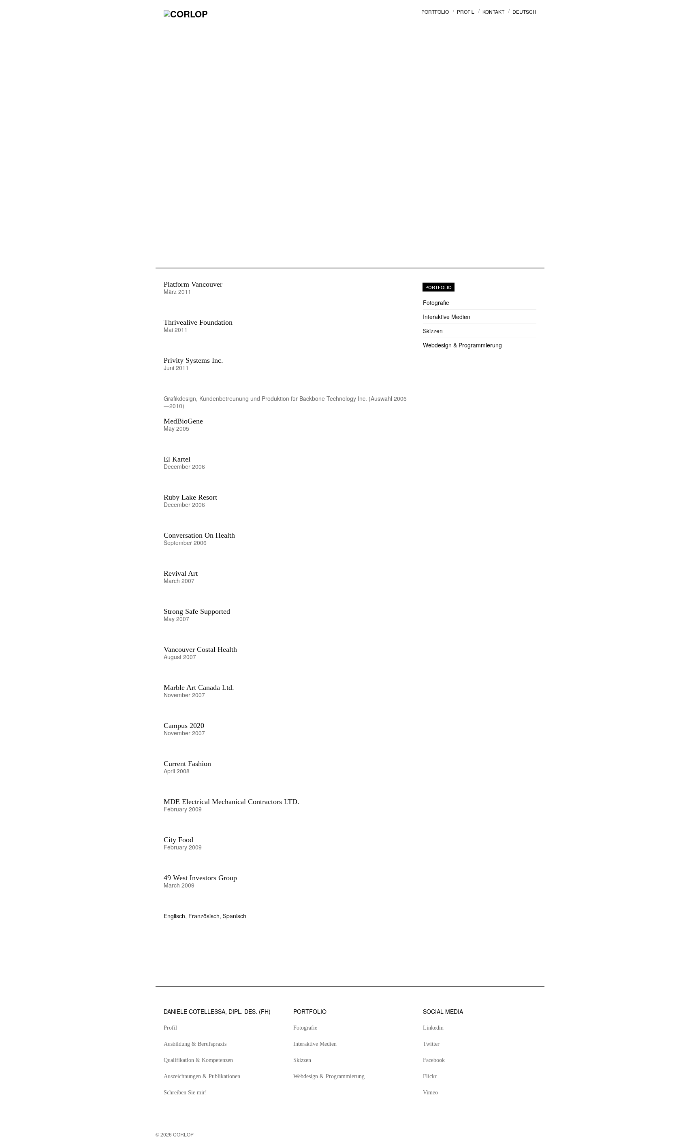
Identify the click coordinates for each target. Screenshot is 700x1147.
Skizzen (433, 331)
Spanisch (234, 916)
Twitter (431, 1044)
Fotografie (436, 302)
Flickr (430, 1076)
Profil (170, 1028)
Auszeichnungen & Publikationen (202, 1076)
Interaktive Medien (446, 317)
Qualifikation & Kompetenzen (198, 1060)
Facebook (434, 1060)
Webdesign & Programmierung (462, 345)
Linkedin (433, 1028)
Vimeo (430, 1093)
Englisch (174, 916)
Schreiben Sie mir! (185, 1093)
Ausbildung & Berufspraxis (195, 1044)
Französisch (204, 916)
